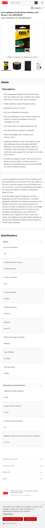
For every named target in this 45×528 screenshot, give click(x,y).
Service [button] (6, 472)
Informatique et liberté (31, 491)
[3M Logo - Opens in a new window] (5, 2)
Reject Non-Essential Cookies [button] (12, 519)
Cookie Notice (8, 514)
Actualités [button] (8, 466)
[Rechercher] (36, 2)
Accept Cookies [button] (30, 519)
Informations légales (17, 491)
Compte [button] (37, 8)
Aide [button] (5, 479)
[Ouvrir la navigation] (42, 3)
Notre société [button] (10, 459)
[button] (10, 523)
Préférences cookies (17, 492)
